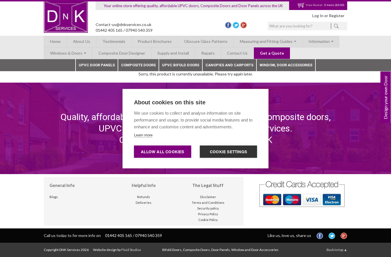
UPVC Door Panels (97, 65)
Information (320, 41)
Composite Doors (138, 65)
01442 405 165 (109, 30)
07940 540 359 (139, 30)
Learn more (143, 135)
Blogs (54, 197)
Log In (317, 15)
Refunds (143, 197)
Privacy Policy (208, 214)
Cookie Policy (208, 220)
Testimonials (113, 41)
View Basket (314, 5)
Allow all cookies (162, 151)
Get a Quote (272, 53)
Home (55, 41)
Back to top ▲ (337, 250)
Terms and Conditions (208, 202)
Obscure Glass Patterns (206, 41)
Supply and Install (173, 53)
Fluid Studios (131, 250)
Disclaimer (208, 197)
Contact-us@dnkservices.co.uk (123, 24)
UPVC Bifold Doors (180, 65)
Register (336, 15)
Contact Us (237, 53)
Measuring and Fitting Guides (266, 41)
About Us (81, 41)
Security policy (208, 208)
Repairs (208, 53)
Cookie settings (228, 151)
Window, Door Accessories (286, 65)
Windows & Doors (66, 53)
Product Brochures (155, 41)
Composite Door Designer (121, 53)
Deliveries (143, 202)
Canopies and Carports (229, 65)
